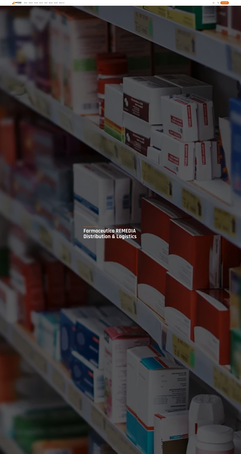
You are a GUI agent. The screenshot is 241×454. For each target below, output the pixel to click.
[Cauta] (218, 3)
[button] (213, 3)
